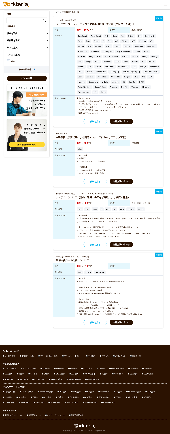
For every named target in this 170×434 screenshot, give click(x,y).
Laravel (125, 56)
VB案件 (105, 374)
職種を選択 (12, 33)
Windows (107, 61)
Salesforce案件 (56, 379)
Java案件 (148, 368)
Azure (103, 92)
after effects (102, 77)
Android (81, 67)
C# (116, 41)
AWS (136, 77)
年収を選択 (12, 47)
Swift (80, 41)
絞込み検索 (27, 78)
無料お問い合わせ (121, 121)
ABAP (108, 46)
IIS (124, 82)
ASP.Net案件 (90, 374)
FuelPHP (95, 51)
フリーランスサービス (49, 356)
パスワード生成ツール (56, 415)
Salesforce (138, 46)
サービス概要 (10, 356)
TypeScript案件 (10, 368)
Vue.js (88, 61)
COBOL (98, 46)
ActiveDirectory (84, 87)
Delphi (117, 46)
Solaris (135, 61)
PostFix (124, 87)
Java (88, 41)
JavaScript (151, 46)
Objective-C (149, 36)
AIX (143, 61)
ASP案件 (74, 374)
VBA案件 (133, 374)
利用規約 (91, 356)
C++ (109, 41)
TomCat (132, 82)
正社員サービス (28, 356)
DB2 (134, 67)
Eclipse (127, 77)
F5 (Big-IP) (114, 72)
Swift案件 (134, 368)
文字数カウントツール (13, 415)
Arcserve (113, 87)
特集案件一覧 (10, 392)
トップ (56, 12)
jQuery (144, 56)
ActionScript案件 (29, 368)
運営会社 (105, 356)
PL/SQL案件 (39, 379)
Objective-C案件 (117, 368)
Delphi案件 (24, 379)
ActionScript (96, 36)
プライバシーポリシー (73, 356)
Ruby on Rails (95, 56)
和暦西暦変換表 (77, 415)
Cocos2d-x (115, 77)
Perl (122, 36)
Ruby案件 (60, 368)
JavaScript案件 (75, 379)
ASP (133, 41)
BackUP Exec (100, 87)
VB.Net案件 (118, 374)
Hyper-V (145, 87)
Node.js (154, 56)
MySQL (143, 67)
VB (151, 41)
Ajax (80, 61)
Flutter (135, 56)
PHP (107, 36)
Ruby (114, 36)
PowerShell (82, 51)
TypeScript (82, 36)
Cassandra (93, 82)
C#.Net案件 (60, 374)
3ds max (89, 77)
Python (131, 36)
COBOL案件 (148, 374)
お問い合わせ (120, 356)
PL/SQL (127, 46)
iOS (90, 67)
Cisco (80, 72)
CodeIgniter (108, 51)
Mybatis (105, 82)
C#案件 (46, 374)
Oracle (98, 67)
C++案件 (33, 374)
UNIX (126, 61)
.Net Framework (111, 56)
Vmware (134, 87)
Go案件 (102, 368)
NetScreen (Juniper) (131, 72)
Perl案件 (73, 368)
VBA (89, 46)
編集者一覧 (136, 356)
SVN (150, 77)
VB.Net (81, 46)
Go (139, 36)
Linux (117, 61)
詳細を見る (95, 121)
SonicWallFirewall (151, 72)
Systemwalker (84, 92)
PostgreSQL (123, 67)
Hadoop (81, 82)
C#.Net (125, 41)
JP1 (95, 92)
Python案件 (87, 368)
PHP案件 (46, 368)
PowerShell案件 (93, 379)
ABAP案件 (9, 379)
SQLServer (109, 67)
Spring (137, 51)
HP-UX (151, 61)
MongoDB (154, 67)
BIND (141, 82)
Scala (96, 41)
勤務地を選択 (13, 40)
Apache (115, 82)
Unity (80, 77)
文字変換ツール (35, 415)
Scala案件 (8, 374)
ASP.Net (142, 41)
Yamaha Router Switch (96, 72)
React (97, 61)
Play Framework (123, 51)
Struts (146, 51)
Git (143, 77)
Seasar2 (81, 56)
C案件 (21, 374)
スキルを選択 (13, 55)
